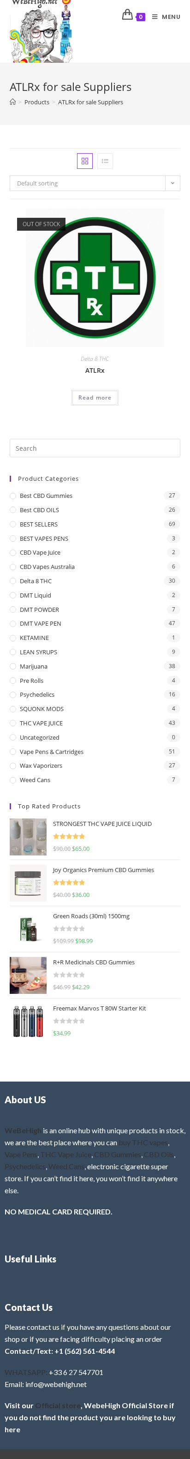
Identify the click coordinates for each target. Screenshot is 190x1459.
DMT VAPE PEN (40, 623)
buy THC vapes (143, 1142)
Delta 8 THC (95, 359)
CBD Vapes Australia (47, 566)
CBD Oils (159, 1154)
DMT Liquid (35, 595)
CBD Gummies (117, 1154)
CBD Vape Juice (40, 552)
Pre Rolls (31, 680)
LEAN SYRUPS (38, 652)
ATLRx (95, 370)
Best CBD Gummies (46, 495)
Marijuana (34, 666)
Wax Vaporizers (41, 765)
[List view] (105, 161)
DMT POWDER (39, 609)
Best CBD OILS (39, 510)
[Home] (13, 102)
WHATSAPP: (26, 1372)
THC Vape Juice (65, 1154)
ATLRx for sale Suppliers (90, 102)
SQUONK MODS (42, 709)
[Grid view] (85, 161)
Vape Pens (21, 1154)
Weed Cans (35, 780)
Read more (95, 397)
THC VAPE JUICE (41, 723)
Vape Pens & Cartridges (51, 751)
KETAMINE (34, 638)
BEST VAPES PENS (44, 538)
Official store (58, 1405)
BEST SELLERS (39, 524)
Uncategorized (39, 737)
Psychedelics (37, 694)
